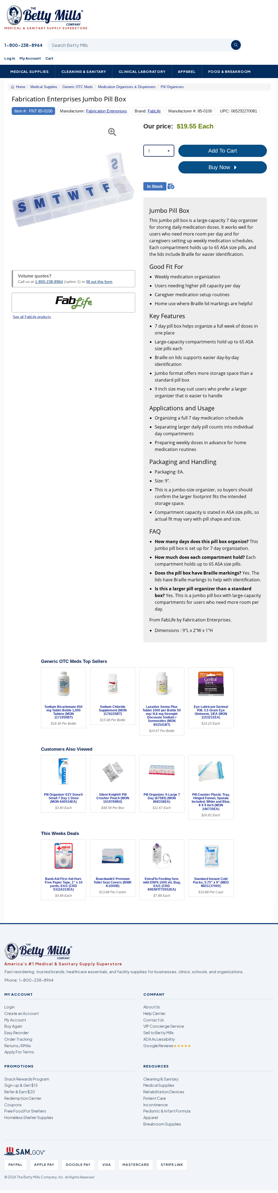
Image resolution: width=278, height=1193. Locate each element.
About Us (151, 1006)
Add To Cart (222, 151)
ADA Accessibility (159, 1039)
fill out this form (99, 281)
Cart (49, 58)
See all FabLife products (32, 317)
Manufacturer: (72, 111)
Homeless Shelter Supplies (28, 1117)
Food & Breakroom (229, 71)
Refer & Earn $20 (19, 1091)
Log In (9, 58)
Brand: (140, 111)
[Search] (236, 45)
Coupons (13, 1104)
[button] (16, 190)
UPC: (225, 111)
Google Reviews (167, 1045)
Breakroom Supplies (162, 1123)
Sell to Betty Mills (158, 1032)
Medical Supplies (29, 71)
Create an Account (21, 1013)
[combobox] (158, 151)
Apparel (187, 71)
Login (9, 1006)
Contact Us (153, 1019)
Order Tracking (18, 1039)
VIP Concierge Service (163, 1026)
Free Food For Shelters (25, 1110)
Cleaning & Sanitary (83, 71)
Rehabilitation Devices (163, 1091)
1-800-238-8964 (23, 45)
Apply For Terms (19, 1051)
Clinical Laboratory (142, 71)
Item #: (20, 111)
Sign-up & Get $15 (21, 1085)
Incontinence (155, 1104)
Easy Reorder (16, 1032)
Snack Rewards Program (26, 1078)
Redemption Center (23, 1098)
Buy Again (13, 1026)
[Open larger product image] (73, 190)
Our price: (158, 126)
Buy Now (220, 167)
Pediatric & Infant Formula (167, 1110)
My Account (30, 58)
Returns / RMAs (17, 1045)
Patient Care (154, 1098)
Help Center (154, 1013)
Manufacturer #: (182, 111)
